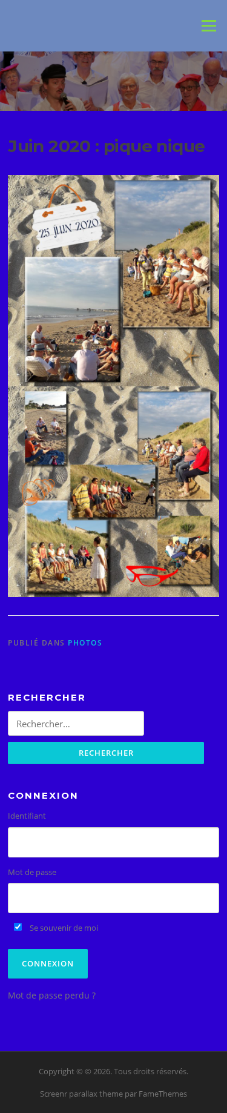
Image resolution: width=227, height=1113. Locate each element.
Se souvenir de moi (63, 927)
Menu (208, 25)
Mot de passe (32, 872)
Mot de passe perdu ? (52, 995)
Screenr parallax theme (81, 1093)
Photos (85, 643)
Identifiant (27, 815)
